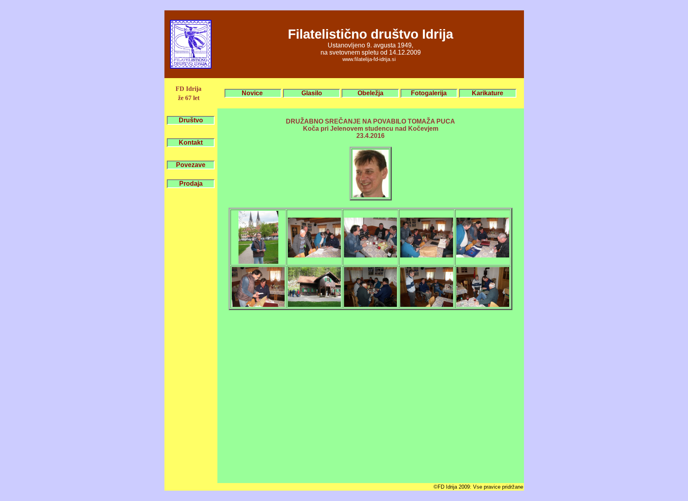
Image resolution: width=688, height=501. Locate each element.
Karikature (487, 93)
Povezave (190, 164)
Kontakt (191, 142)
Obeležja (370, 93)
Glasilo (311, 93)
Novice (253, 93)
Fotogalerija (429, 93)
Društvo (191, 120)
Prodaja (191, 183)
